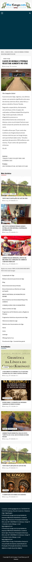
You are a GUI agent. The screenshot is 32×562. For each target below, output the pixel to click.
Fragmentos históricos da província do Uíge (14, 317)
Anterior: (13, 158)
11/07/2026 (13, 406)
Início (4, 331)
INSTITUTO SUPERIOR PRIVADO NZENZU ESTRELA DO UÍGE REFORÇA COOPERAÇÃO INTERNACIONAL (14, 228)
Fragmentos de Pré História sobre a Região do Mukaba (15, 313)
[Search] (30, 13)
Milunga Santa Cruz (8, 338)
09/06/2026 (13, 264)
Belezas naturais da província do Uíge (13, 279)
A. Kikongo (5, 367)
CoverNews (21, 557)
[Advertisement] (16, 32)
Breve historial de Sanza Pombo (11, 285)
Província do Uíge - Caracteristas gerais (13, 341)
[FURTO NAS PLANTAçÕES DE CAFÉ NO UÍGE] (16, 186)
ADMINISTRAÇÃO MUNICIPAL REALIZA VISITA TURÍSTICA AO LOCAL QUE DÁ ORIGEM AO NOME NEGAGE (15, 435)
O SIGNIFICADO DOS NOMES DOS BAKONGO (14, 494)
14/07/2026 (13, 375)
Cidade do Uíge (6, 58)
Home (4, 327)
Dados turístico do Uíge (9, 308)
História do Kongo (7, 398)
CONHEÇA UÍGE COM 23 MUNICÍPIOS (13, 305)
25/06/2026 (13, 496)
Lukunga (4, 334)
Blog (3, 282)
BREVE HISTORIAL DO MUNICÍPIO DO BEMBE (13, 295)
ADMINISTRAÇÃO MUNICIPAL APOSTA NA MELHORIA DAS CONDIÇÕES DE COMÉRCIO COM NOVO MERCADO (14, 260)
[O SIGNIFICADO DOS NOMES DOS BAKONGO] (16, 483)
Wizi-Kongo (6, 66)
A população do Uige (8, 275)
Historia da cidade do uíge (9, 321)
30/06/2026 (13, 200)
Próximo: (15, 165)
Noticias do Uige (12, 428)
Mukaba (14, 194)
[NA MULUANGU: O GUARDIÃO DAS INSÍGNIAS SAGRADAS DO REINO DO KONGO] (16, 390)
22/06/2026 (13, 232)
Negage (5, 428)
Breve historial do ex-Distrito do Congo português (13, 290)
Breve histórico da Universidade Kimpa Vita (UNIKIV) (15, 301)
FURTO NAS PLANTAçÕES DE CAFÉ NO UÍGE (14, 198)
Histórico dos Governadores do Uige (12, 324)
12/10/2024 (14, 66)
